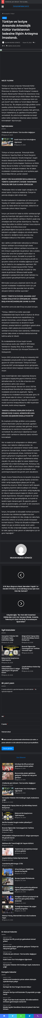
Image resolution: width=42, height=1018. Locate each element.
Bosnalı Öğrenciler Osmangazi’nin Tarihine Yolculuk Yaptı (31, 648)
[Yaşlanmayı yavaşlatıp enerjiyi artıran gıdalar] (7, 852)
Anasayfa (6, 13)
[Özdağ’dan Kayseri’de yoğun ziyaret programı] (7, 909)
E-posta (5, 724)
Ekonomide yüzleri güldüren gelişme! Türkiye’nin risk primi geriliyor (26, 775)
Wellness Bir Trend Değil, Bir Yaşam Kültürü (18, 843)
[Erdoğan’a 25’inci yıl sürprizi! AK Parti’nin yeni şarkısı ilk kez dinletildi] (7, 899)
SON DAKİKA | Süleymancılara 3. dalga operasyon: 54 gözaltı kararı (11, 670)
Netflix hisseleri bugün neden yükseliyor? (17, 822)
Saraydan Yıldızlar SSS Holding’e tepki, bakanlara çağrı (10, 638)
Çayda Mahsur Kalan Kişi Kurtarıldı (31, 668)
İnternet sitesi (6, 732)
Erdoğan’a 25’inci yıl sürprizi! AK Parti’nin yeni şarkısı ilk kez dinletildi (26, 899)
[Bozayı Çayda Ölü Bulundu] (7, 881)
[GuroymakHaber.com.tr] (21, 6)
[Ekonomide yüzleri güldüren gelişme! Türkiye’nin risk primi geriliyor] (7, 776)
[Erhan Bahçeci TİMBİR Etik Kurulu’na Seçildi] (7, 872)
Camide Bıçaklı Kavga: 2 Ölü (12, 864)
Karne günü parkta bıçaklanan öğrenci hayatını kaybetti (26, 888)
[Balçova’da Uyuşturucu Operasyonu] (11, 651)
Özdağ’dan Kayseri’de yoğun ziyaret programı (25, 907)
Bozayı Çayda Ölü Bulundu (24, 878)
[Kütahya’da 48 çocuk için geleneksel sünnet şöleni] (7, 767)
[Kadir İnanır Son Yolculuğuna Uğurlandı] (7, 142)
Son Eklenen (21, 757)
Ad (3, 716)
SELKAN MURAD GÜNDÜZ (12, 42)
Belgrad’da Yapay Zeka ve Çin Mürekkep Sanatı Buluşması (30, 638)
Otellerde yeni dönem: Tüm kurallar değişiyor (19, 2)
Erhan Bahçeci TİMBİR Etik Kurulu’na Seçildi (24, 870)
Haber (13, 13)
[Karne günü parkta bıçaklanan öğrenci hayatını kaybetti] (7, 890)
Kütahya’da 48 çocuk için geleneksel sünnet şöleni (24, 765)
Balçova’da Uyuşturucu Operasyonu (10, 659)
